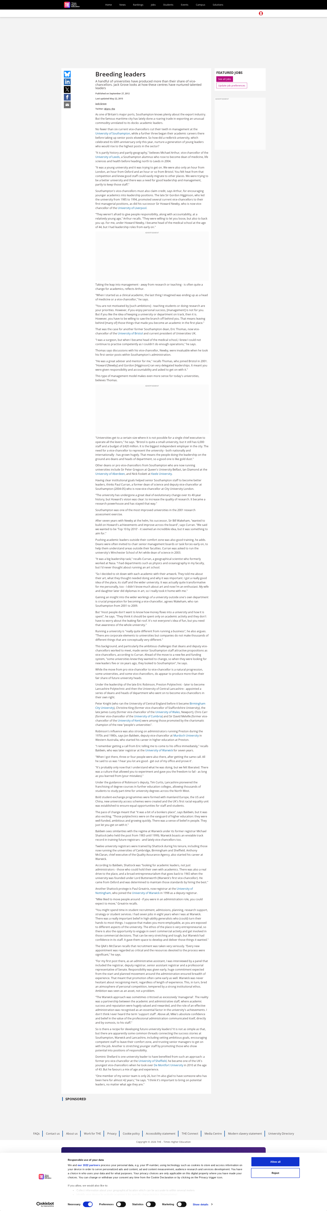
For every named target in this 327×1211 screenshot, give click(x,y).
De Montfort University (168, 1065)
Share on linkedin (67, 81)
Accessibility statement (160, 1133)
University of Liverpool (132, 208)
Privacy (111, 1133)
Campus (200, 4)
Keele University (161, 474)
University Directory (281, 1133)
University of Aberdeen (110, 474)
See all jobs (224, 79)
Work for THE (92, 1133)
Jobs (153, 4)
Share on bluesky (67, 74)
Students (168, 4)
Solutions (218, 4)
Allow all (275, 1161)
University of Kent (129, 720)
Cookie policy (131, 1133)
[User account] (261, 13)
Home (108, 4)
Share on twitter (67, 89)
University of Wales (167, 712)
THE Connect (190, 1133)
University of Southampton (112, 133)
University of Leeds (107, 157)
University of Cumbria (148, 716)
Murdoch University (186, 735)
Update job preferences (231, 85)
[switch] (121, 1204)
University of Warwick (159, 750)
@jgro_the (109, 108)
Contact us (53, 1133)
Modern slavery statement (245, 1133)
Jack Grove (100, 103)
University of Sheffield (152, 1061)
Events (184, 4)
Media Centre (213, 1133)
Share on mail (67, 104)
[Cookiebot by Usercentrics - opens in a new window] (45, 1204)
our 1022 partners (89, 1165)
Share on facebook (67, 97)
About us (72, 1133)
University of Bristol (130, 333)
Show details (200, 1204)
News (122, 4)
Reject (275, 1172)
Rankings (138, 4)
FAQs (36, 1133)
